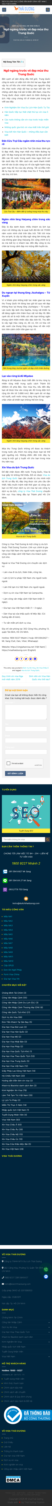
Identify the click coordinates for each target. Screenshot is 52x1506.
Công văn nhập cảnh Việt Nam (18, 1469)
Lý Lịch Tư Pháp (9, 1100)
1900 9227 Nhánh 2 (26, 863)
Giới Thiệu (21, 1493)
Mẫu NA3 (8, 925)
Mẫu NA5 (8, 934)
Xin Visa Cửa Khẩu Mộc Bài (15, 1144)
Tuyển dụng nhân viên (14, 1379)
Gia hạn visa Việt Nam (14, 1455)
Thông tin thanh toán (13, 1451)
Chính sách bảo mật (13, 1387)
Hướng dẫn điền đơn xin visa (15, 1080)
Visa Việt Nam (8, 1119)
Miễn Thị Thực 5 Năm (12, 1105)
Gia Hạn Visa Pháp (11, 1046)
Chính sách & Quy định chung (17, 1396)
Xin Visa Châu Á (33, 26)
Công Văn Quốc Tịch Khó (14, 1012)
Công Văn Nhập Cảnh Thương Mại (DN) (21, 1007)
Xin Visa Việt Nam (10, 1149)
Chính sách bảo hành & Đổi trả (18, 1401)
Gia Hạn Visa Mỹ (10, 1036)
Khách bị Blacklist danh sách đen (17, 1085)
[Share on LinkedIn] (35, 659)
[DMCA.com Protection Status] (13, 1479)
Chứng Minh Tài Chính (12, 993)
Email (7, 736)
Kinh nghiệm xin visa (13, 1464)
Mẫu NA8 (8, 947)
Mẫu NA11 (8, 956)
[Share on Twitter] (26, 659)
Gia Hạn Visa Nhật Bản (13, 1041)
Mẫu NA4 (8, 930)
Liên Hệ (30, 1493)
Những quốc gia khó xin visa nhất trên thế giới (27, 127)
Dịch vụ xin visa (11, 1460)
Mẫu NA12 (8, 961)
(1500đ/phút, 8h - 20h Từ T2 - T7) (13, 1375)
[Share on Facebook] (21, 659)
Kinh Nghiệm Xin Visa (12, 1090)
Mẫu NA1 (8, 916)
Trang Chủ (10, 1493)
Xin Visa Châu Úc (10, 1139)
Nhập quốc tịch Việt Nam (14, 1110)
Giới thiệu (8, 1442)
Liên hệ (7, 1446)
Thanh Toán (40, 1493)
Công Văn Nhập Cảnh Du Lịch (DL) (18, 1002)
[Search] (48, 10)
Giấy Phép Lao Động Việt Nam (16, 1071)
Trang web (9, 747)
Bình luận (10, 702)
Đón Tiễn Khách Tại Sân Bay (15, 1022)
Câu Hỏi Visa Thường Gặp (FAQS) (26, 1495)
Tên (6, 724)
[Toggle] (49, 1322)
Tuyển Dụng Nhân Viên (13, 1114)
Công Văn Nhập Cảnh (12, 997)
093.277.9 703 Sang (18, 889)
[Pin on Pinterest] (31, 659)
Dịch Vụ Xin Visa (19, 26)
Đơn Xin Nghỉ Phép (13, 970)
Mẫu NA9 (8, 952)
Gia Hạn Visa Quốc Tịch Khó (15, 1051)
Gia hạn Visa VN (11, 979)
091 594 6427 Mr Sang (20, 871)
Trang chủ (8, 1438)
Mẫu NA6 (8, 938)
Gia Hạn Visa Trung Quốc (14, 1061)
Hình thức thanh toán (14, 1383)
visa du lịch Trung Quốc (30, 670)
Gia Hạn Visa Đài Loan (12, 1027)
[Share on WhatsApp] (17, 659)
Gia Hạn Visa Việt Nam (13, 1066)
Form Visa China (11, 974)
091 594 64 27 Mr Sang (20, 880)
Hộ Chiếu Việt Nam (11, 1076)
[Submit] (47, 839)
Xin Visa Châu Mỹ (10, 1134)
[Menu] (4, 10)
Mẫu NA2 (8, 921)
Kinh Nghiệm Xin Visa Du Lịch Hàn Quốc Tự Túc (27, 107)
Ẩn (22, 62)
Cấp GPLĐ (9, 965)
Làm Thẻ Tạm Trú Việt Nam (15, 1095)
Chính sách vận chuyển (14, 1392)
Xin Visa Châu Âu (10, 1129)
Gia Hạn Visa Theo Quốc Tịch (16, 1056)
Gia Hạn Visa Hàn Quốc (13, 1032)
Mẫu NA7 (8, 943)
